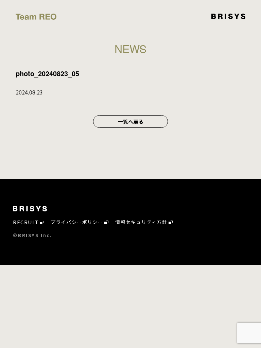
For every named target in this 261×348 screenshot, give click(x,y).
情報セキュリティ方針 (141, 222)
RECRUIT (25, 222)
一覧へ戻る (130, 121)
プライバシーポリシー (77, 222)
